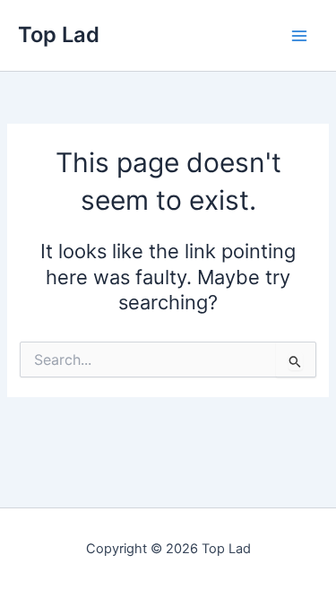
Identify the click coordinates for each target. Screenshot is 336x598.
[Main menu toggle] (299, 36)
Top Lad (58, 35)
